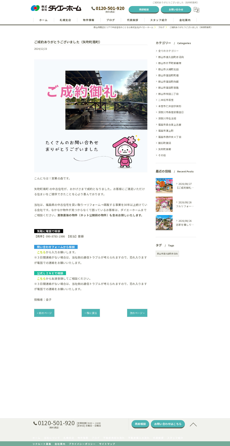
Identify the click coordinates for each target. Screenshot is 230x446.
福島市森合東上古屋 (169, 124)
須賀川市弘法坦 (167, 118)
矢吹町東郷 (164, 149)
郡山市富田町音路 (168, 87)
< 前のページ (44, 313)
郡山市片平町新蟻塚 (169, 63)
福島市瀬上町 (166, 130)
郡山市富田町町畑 (168, 75)
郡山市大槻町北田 (168, 69)
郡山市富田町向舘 (168, 81)
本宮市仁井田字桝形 (169, 106)
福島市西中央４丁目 (169, 137)
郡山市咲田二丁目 (168, 94)
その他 (162, 155)
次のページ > (137, 313)
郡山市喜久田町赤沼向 (171, 57)
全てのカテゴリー (168, 50)
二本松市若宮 (166, 100)
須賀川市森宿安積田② (171, 112)
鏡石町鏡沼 (164, 143)
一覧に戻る (90, 313)
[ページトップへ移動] (193, 424)
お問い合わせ (176, 9)
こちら (41, 252)
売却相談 (144, 9)
